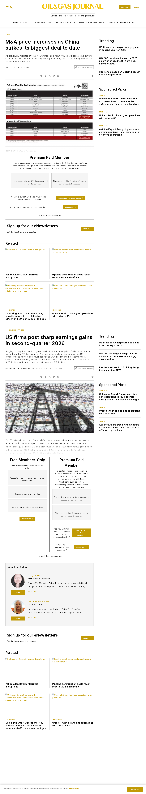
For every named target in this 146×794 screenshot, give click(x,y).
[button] (7, 7)
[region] (73, 789)
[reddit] (54, 76)
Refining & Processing (41, 22)
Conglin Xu (10, 368)
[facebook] (41, 76)
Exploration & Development (92, 22)
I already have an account (49, 215)
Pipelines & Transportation (121, 22)
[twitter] (49, 76)
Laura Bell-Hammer (26, 368)
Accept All (134, 789)
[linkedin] (45, 76)
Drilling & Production (65, 22)
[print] (92, 76)
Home (7, 34)
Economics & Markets (14, 330)
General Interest (20, 22)
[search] (11, 7)
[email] (58, 76)
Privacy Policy (74, 788)
